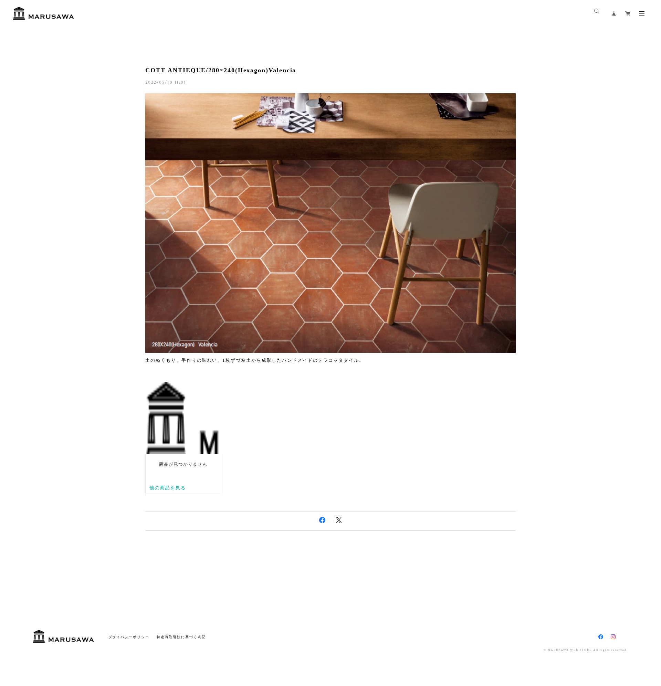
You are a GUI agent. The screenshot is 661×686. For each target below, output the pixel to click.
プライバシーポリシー (128, 637)
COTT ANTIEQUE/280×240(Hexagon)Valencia (220, 70)
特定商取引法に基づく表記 (181, 637)
